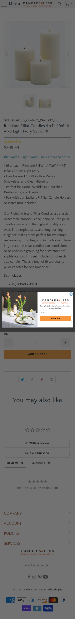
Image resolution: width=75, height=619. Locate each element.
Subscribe (55, 318)
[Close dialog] (70, 293)
